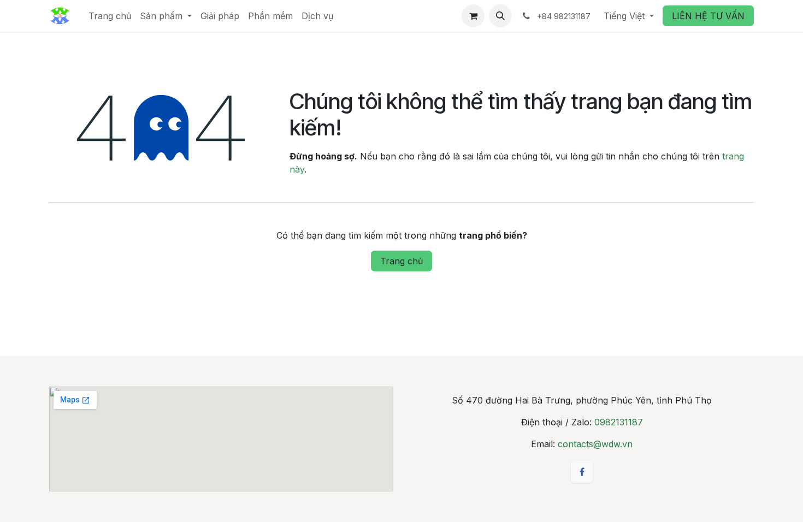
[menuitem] (109, 16)
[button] (500, 15)
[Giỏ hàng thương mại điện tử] (473, 15)
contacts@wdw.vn (595, 443)
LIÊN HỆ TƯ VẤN (708, 15)
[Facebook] (582, 472)
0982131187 (618, 422)
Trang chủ (401, 261)
